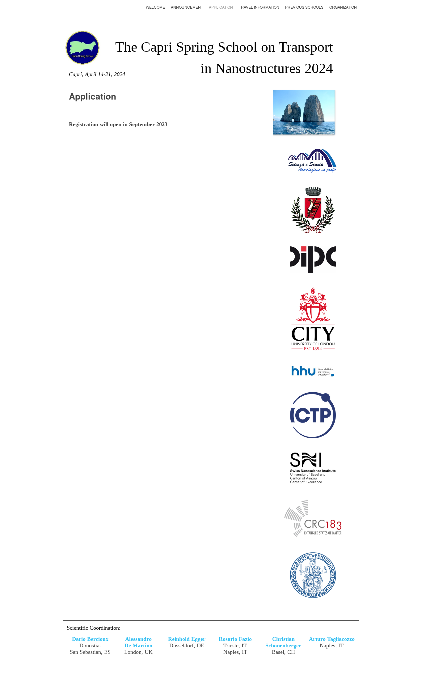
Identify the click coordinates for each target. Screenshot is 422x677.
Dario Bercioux (90, 639)
